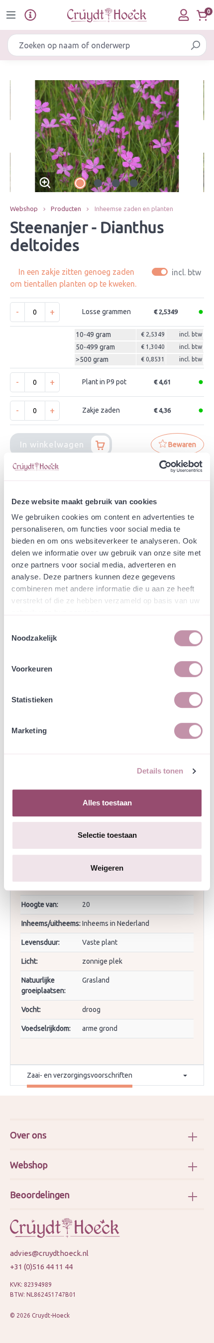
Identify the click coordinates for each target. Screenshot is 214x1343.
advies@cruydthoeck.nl (49, 1253)
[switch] (188, 669)
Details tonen (160, 771)
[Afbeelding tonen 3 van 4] (116, 183)
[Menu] (11, 15)
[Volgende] (196, 136)
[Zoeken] (195, 45)
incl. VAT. (178, 272)
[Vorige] (17, 136)
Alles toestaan (107, 802)
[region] (107, 136)
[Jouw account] (183, 14)
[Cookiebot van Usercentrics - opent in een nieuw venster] (159, 466)
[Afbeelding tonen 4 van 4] (134, 183)
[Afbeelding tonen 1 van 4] (80, 183)
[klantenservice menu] (30, 14)
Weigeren (107, 868)
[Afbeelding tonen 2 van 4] (98, 183)
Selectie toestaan (107, 835)
